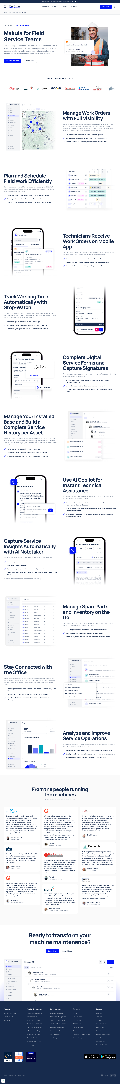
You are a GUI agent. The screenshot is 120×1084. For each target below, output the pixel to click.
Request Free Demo (12, 61)
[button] (44, 7)
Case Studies (77, 1017)
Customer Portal (32, 1017)
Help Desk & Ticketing (34, 1020)
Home (5, 12)
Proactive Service (32, 1038)
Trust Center (100, 1031)
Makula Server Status (103, 1034)
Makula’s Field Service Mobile (36, 313)
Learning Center (78, 1027)
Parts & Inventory (55, 1034)
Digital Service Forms (34, 1041)
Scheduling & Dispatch (34, 1024)
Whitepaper (77, 1024)
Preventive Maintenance (58, 1020)
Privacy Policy (100, 1041)
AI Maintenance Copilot (34, 1031)
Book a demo (52, 951)
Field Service (13, 12)
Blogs (75, 1013)
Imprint (98, 1038)
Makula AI (7, 1020)
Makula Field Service (10, 1013)
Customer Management (35, 1027)
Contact (99, 1017)
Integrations (100, 1027)
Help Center (77, 1020)
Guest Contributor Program (82, 1034)
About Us (99, 1013)
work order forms (99, 374)
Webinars (76, 1031)
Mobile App (30, 1045)
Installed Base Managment (35, 1013)
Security (99, 1020)
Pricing (65, 7)
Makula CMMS (8, 1017)
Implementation (101, 1024)
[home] (5, 6)
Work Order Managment (58, 1017)
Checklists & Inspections (58, 1024)
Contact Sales (29, 61)
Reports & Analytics (33, 1034)
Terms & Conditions (102, 1045)
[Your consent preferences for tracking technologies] (3, 1081)
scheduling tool (31, 189)
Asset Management (56, 1013)
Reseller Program (78, 1038)
